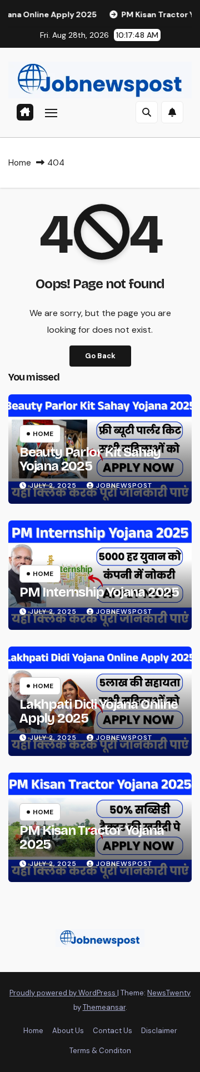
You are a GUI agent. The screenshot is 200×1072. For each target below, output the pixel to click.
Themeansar (104, 1007)
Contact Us (112, 1030)
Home (19, 162)
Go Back (100, 355)
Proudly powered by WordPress (63, 993)
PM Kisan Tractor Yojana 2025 (91, 837)
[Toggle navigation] (51, 112)
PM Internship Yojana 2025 (99, 592)
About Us (68, 1030)
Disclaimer (159, 1030)
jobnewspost (124, 485)
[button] (147, 112)
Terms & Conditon (100, 1050)
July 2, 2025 (54, 485)
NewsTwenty (169, 993)
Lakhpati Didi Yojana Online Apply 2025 (98, 711)
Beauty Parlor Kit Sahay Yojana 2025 (89, 459)
